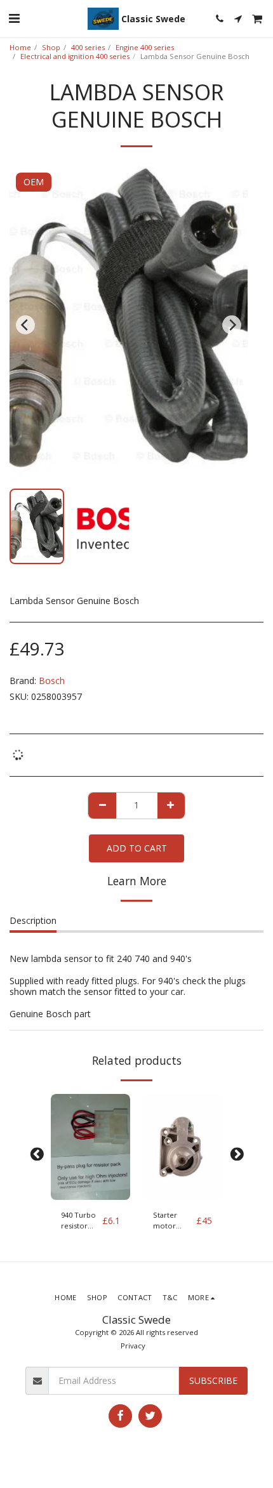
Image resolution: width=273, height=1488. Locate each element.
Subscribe (213, 1380)
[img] (90, 1147)
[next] (231, 324)
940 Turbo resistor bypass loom (78, 1221)
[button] (14, 18)
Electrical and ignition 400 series (75, 56)
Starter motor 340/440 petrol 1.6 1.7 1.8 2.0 (169, 1221)
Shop (51, 47)
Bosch (52, 681)
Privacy (133, 1345)
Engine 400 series (145, 47)
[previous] (25, 324)
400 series (88, 47)
